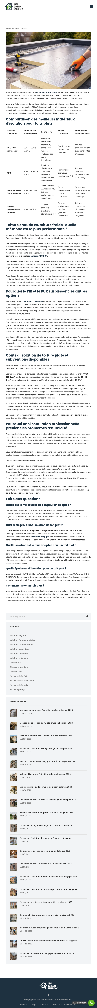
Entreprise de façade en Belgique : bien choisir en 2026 (46, 825)
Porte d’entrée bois (19, 685)
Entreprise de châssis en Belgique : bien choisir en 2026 (46, 902)
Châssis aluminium (19, 667)
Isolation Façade (18, 635)
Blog (33, 1004)
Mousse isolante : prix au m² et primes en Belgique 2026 (46, 723)
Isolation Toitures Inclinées (22, 640)
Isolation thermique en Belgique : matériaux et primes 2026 (48, 761)
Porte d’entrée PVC (19, 676)
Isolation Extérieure (19, 658)
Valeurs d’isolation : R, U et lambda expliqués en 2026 (45, 774)
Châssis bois (16, 671)
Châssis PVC (16, 662)
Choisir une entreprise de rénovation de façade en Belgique (48, 940)
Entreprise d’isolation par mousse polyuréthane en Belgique (48, 889)
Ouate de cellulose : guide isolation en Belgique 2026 (45, 851)
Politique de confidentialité (65, 1004)
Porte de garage (17, 689)
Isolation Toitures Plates (21, 644)
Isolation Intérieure (19, 653)
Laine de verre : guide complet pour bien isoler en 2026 (46, 787)
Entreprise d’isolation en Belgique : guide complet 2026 (46, 748)
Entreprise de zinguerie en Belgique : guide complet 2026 (47, 953)
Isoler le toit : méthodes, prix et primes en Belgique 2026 (46, 812)
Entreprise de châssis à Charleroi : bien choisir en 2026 (46, 863)
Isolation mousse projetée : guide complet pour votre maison (49, 927)
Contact (44, 1004)
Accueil (23, 1004)
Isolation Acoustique (19, 649)
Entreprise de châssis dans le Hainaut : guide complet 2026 (48, 799)
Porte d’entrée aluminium (22, 680)
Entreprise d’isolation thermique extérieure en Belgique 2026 (48, 876)
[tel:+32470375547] (91, 1003)
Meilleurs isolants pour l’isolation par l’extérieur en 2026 (46, 710)
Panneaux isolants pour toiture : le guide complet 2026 (46, 735)
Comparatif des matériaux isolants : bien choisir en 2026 (47, 915)
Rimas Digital (47, 999)
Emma (24, 28)
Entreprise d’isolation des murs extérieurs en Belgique (45, 838)
